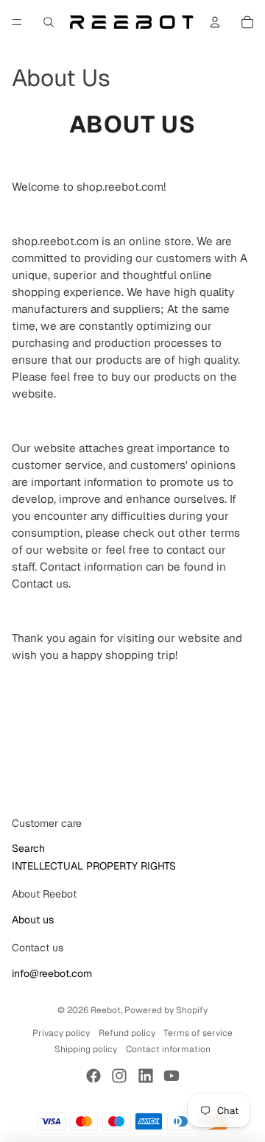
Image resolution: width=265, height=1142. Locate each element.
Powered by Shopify (166, 1010)
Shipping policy (85, 1049)
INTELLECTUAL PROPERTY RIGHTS (94, 866)
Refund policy (127, 1033)
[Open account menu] (215, 22)
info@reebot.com (52, 973)
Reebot (106, 1010)
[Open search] (48, 22)
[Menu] (17, 22)
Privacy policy (61, 1033)
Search (28, 848)
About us (33, 919)
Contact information (168, 1049)
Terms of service (198, 1033)
